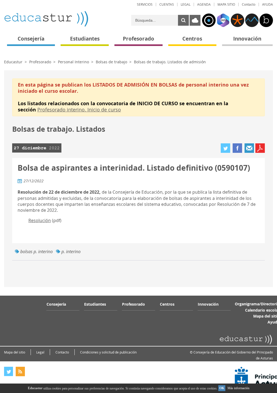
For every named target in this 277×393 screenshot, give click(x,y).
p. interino (71, 252)
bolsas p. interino (36, 252)
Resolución (39, 220)
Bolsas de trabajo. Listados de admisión (170, 61)
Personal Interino (73, 61)
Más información (238, 388)
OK (221, 388)
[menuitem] (145, 4)
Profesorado (40, 61)
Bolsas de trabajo (111, 61)
